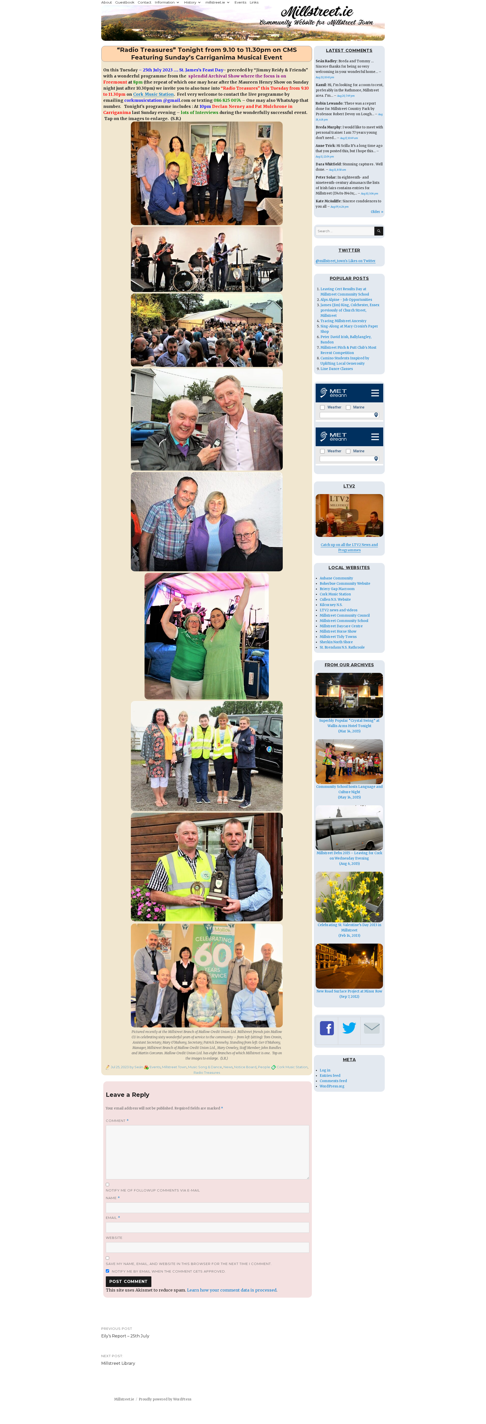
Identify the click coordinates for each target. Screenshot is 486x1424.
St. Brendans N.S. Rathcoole (342, 647)
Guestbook (124, 2)
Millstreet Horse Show (338, 631)
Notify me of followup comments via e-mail (153, 1190)
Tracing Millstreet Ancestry (343, 321)
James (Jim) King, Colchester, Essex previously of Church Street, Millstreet (349, 310)
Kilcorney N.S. (331, 605)
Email (113, 1218)
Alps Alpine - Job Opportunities (346, 300)
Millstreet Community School (344, 621)
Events (240, 2)
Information (165, 2)
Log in (325, 1070)
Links (254, 2)
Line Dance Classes (336, 369)
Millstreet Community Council (345, 615)
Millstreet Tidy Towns (338, 637)
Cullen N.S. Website (335, 599)
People (264, 1067)
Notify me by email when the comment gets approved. (168, 1271)
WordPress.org (332, 1086)
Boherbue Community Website (345, 583)
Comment (117, 1121)
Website (114, 1238)
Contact (144, 2)
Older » (377, 212)
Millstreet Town (174, 1067)
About (106, 2)
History (190, 2)
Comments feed (333, 1081)
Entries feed (330, 1076)
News (228, 1067)
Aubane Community (336, 578)
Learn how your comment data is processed (231, 1290)
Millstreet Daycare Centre (341, 626)
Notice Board (245, 1067)
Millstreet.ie (124, 1399)
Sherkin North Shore (336, 642)
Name (113, 1198)
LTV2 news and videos (338, 610)
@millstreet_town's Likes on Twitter (346, 261)
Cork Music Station (153, 94)
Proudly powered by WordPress (165, 1399)
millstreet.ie (215, 2)
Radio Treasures (207, 1072)
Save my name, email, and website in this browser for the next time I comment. (189, 1264)
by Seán (136, 1067)
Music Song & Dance (205, 1067)
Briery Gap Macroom (337, 589)
